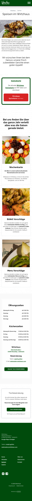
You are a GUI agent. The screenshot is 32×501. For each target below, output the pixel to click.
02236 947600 (18, 359)
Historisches (21, 459)
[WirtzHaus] (5, 2)
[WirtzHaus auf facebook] (6, 473)
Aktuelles (4, 459)
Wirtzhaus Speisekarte (16, 97)
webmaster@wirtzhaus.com (18, 361)
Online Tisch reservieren (16, 369)
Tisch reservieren (16, 409)
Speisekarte (16, 81)
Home (3, 457)
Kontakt (19, 462)
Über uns (20, 457)
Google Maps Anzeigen (8, 439)
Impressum (12, 486)
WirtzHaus (13, 10)
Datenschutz (20, 486)
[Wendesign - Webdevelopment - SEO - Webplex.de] (16, 491)
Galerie (3, 464)
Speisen (19, 10)
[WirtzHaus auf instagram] (3, 473)
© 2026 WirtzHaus (16, 483)
